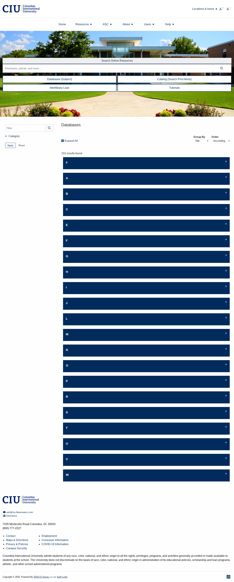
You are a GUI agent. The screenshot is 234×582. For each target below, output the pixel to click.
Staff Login (62, 577)
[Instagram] (228, 576)
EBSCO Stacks (41, 577)
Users (147, 24)
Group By (199, 137)
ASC (106, 24)
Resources (82, 24)
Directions (11, 515)
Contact (10, 535)
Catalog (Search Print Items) (174, 79)
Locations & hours (203, 9)
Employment (49, 535)
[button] (146, 163)
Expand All (71, 140)
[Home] (21, 9)
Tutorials (174, 87)
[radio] (117, 61)
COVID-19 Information (55, 544)
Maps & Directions (17, 540)
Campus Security (16, 548)
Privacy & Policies (17, 544)
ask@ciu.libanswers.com (19, 512)
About (126, 24)
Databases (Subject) (59, 79)
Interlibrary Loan (59, 87)
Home (62, 24)
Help (168, 24)
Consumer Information (55, 540)
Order (215, 137)
